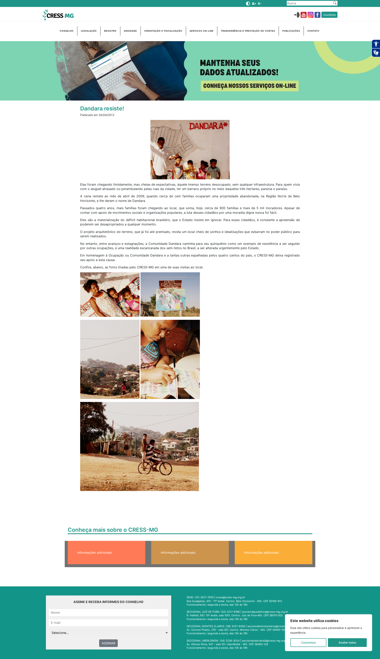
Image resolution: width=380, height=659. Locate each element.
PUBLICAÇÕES (291, 30)
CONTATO (313, 30)
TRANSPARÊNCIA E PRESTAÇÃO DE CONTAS (248, 30)
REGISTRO (110, 30)
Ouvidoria (329, 14)
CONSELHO (67, 30)
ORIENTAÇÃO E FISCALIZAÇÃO (163, 30)
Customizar (308, 642)
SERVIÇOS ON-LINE (202, 30)
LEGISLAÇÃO (89, 30)
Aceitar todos (347, 642)
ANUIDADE (130, 30)
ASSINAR (108, 643)
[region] (328, 632)
